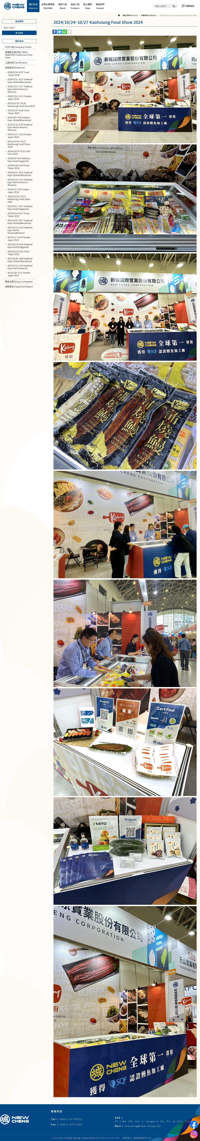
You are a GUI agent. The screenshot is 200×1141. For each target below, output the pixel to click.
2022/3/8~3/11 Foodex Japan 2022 (18, 274)
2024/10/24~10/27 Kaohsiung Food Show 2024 (18, 144)
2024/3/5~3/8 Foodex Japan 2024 (18, 191)
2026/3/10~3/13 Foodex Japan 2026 (19, 97)
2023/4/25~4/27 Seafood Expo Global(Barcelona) (19, 222)
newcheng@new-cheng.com (142, 1125)
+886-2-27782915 (70, 1119)
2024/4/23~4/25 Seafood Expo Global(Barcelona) (19, 174)
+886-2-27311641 (71, 1124)
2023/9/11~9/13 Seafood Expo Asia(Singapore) (19, 207)
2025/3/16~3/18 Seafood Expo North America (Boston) (19, 127)
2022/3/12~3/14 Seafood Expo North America (19, 267)
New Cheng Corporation (14, 6)
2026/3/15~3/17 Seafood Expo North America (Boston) (19, 89)
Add (117, 1117)
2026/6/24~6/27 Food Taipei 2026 (18, 74)
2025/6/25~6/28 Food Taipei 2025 (18, 112)
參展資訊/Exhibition (15, 67)
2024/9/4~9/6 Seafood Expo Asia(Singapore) (18, 160)
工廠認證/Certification (16, 62)
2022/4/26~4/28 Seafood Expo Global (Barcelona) (19, 260)
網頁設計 (127, 1138)
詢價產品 (190, 5)
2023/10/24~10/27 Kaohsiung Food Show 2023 (18, 199)
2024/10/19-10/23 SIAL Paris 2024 (18, 152)
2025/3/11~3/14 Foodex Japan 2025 (19, 136)
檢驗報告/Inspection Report (19, 286)
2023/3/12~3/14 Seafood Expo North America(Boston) (19, 230)
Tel (53, 1119)
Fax (53, 1124)
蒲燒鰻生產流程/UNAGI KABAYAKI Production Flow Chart (19, 54)
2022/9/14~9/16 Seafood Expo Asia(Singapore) (19, 246)
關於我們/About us (130, 15)
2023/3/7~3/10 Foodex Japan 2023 (18, 239)
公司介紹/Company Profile (18, 47)
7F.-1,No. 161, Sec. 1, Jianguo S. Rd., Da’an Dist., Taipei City (157, 1121)
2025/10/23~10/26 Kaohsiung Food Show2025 (21, 105)
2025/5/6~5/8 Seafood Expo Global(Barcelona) (19, 119)
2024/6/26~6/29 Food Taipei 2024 (18, 167)
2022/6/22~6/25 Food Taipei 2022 (18, 253)
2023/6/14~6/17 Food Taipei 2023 (18, 215)
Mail (118, 1125)
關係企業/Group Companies (19, 281)
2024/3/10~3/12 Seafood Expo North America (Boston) (19, 182)
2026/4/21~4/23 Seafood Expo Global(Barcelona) (19, 81)
